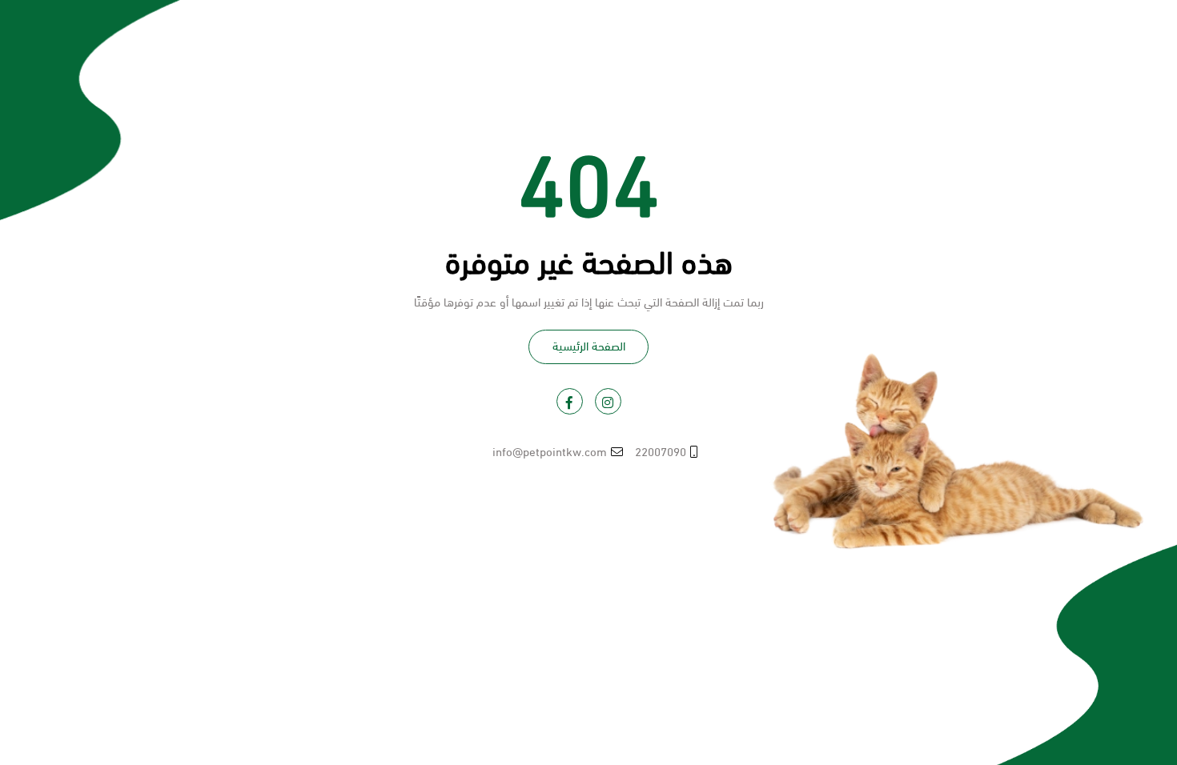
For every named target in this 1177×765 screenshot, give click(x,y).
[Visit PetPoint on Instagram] (608, 401)
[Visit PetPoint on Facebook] (569, 401)
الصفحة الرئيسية (588, 345)
